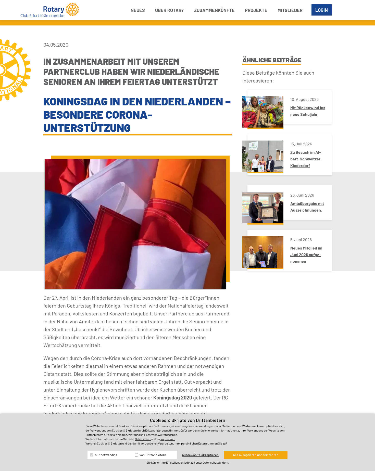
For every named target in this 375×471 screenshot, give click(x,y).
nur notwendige (105, 455)
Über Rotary (169, 10)
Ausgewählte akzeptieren (200, 455)
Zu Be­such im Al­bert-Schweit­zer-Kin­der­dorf (306, 159)
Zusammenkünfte (214, 10)
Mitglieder (290, 10)
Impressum (167, 439)
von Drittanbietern (152, 455)
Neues (138, 10)
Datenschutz (143, 439)
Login (321, 10)
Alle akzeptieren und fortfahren (255, 455)
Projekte (256, 10)
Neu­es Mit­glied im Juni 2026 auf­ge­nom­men (306, 254)
